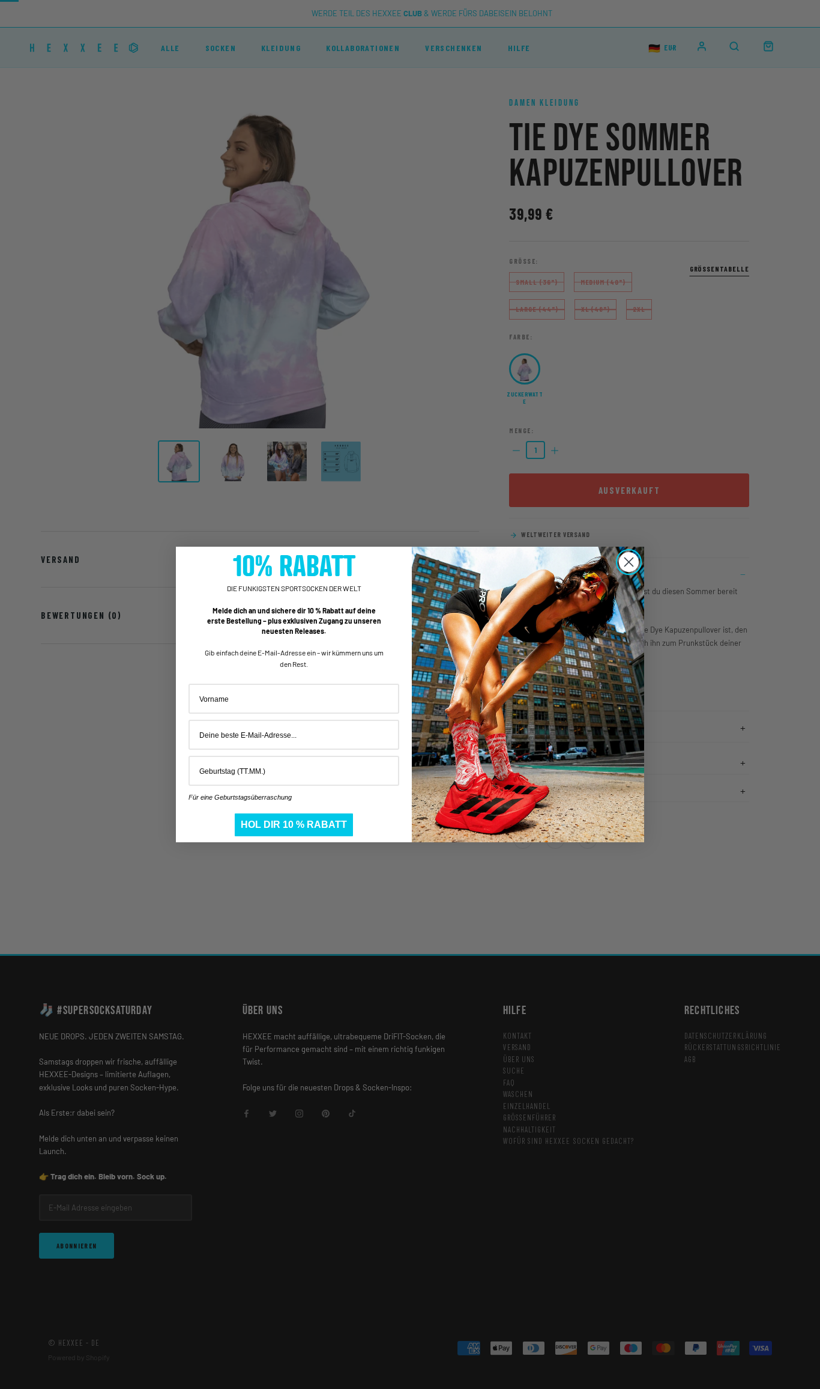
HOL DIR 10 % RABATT (294, 824)
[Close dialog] (628, 562)
